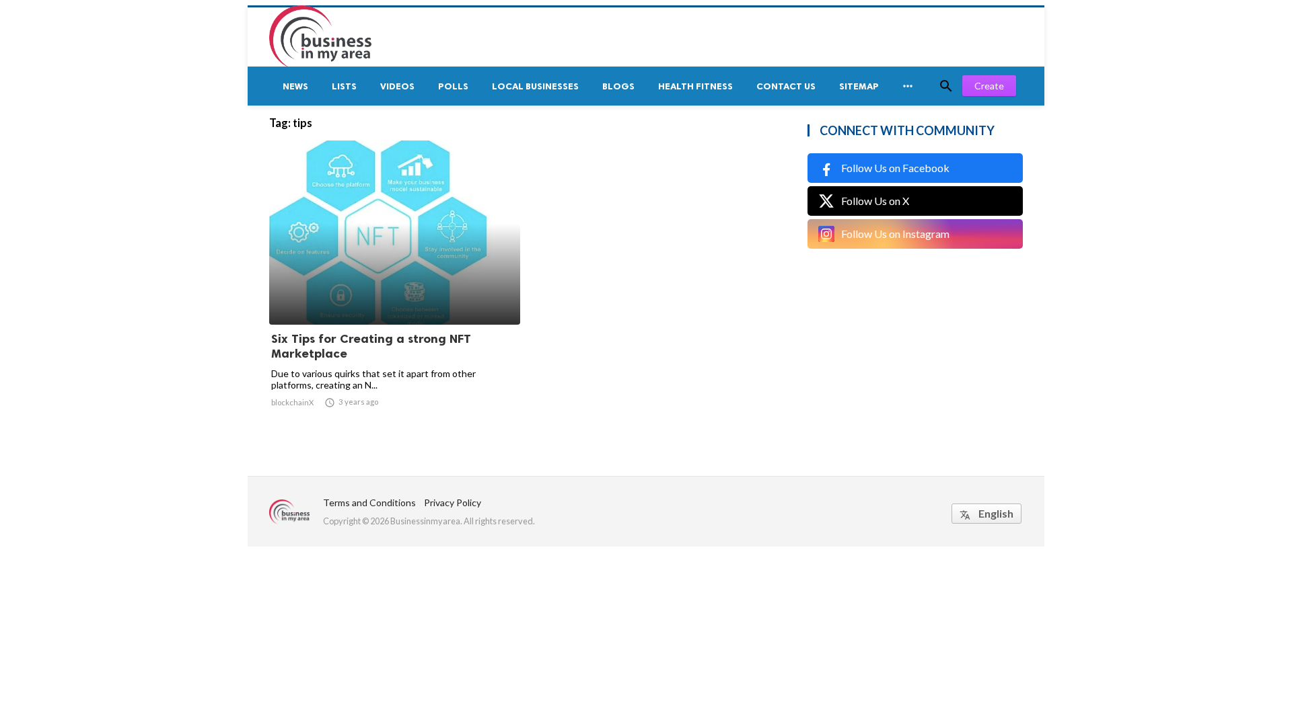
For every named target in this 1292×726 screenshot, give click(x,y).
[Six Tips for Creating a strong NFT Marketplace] (394, 289)
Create (989, 85)
